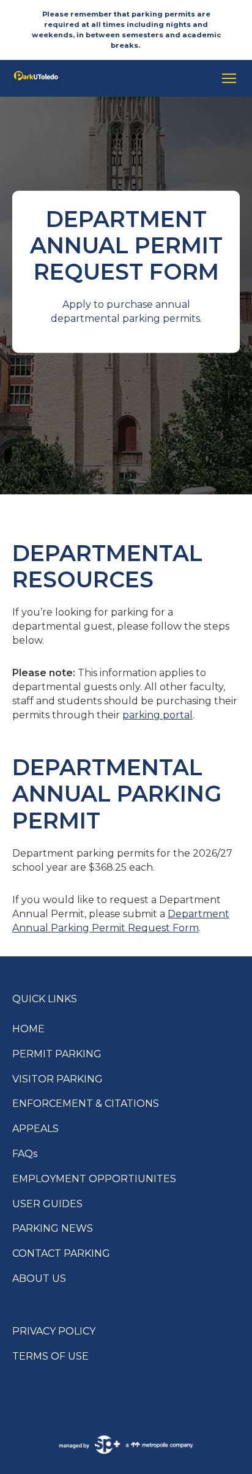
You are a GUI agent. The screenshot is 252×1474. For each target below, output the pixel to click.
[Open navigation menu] (226, 78)
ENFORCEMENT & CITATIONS (85, 1103)
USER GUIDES (47, 1204)
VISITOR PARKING (57, 1079)
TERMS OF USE (50, 1356)
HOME (28, 1029)
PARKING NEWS (52, 1228)
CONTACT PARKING (61, 1253)
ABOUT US (39, 1278)
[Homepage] (109, 78)
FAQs (24, 1153)
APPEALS (35, 1128)
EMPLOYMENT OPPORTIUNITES (94, 1179)
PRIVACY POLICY (53, 1331)
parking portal (157, 715)
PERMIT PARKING (57, 1054)
